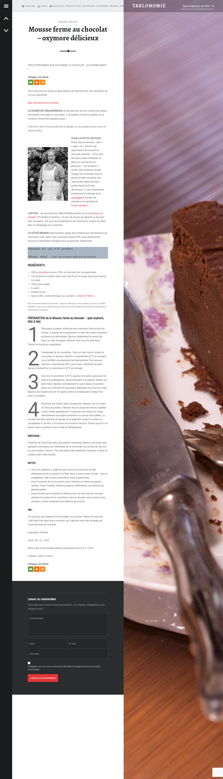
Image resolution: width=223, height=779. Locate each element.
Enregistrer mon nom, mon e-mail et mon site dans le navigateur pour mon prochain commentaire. (64, 668)
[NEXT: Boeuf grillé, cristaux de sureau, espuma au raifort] (6, 18)
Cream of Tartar (85, 295)
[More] (42, 82)
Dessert (62, 22)
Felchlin (32, 217)
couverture (93, 213)
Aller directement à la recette (43, 102)
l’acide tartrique (79, 205)
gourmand (103, 6)
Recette (73, 22)
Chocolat (59, 6)
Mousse (114, 6)
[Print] (36, 82)
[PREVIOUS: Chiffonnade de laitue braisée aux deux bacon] (6, 30)
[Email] (30, 82)
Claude (43, 6)
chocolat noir (73, 6)
